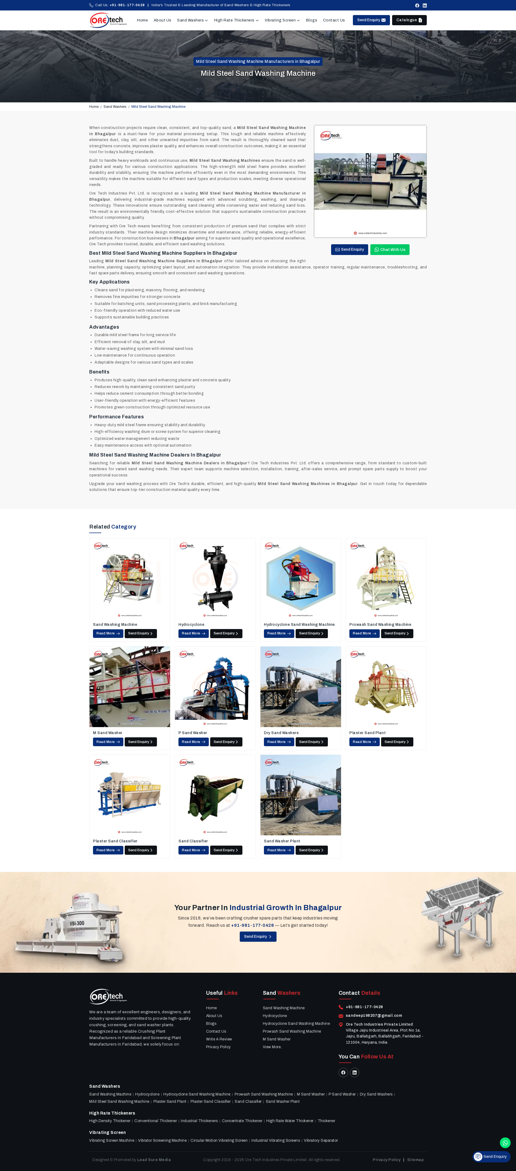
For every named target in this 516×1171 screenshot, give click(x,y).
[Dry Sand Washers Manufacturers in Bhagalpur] (300, 686)
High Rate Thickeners (234, 20)
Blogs (311, 20)
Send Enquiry (368, 20)
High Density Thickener (109, 1121)
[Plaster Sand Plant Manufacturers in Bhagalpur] (386, 686)
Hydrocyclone (191, 625)
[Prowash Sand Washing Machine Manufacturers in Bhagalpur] (386, 578)
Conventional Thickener (155, 1121)
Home (142, 20)
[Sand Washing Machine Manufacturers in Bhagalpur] (129, 578)
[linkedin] (425, 5)
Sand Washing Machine (115, 625)
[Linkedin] (354, 1072)
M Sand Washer (108, 733)
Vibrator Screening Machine (162, 1140)
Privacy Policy (218, 1047)
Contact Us (334, 20)
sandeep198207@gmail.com (374, 1016)
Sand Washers (190, 20)
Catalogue (406, 20)
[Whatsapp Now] (505, 1142)
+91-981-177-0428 (127, 5)
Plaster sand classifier (115, 841)
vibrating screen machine (111, 1140)
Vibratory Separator (321, 1140)
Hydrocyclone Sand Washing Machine (299, 625)
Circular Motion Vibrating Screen (219, 1140)
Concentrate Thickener (242, 1121)
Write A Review (219, 1039)
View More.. (273, 1047)
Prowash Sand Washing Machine (380, 625)
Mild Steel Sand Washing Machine (119, 1102)
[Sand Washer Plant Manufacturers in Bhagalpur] (300, 795)
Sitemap (415, 1160)
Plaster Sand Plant (367, 733)
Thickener (326, 1121)
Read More (105, 633)
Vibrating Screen (280, 20)
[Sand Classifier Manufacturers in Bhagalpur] (215, 795)
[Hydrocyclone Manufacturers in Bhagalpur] (215, 578)
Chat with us (392, 249)
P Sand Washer (192, 733)
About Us (162, 20)
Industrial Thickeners (199, 1121)
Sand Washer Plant (282, 841)
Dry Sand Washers (281, 733)
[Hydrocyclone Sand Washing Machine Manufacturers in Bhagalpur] (300, 578)
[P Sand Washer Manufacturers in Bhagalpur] (215, 686)
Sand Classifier (193, 841)
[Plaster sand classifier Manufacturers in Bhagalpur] (129, 795)
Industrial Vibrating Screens (276, 1140)
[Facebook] (417, 5)
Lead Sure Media (154, 1160)
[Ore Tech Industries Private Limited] (108, 20)
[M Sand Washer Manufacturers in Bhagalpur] (129, 686)
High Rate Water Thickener (290, 1121)
